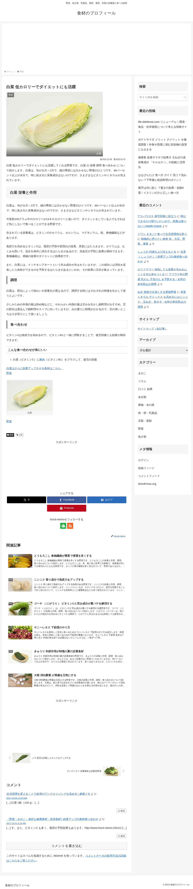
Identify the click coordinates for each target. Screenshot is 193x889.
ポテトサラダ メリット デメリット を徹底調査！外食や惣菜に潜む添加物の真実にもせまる (162, 144)
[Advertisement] (96, 47)
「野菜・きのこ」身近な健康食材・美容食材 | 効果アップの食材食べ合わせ (52, 819)
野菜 (9, 373)
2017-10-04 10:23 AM (16, 798)
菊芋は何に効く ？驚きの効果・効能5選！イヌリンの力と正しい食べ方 (161, 190)
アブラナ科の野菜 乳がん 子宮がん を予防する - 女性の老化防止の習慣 (163, 279)
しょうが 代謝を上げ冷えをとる (157, 251)
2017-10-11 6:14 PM (16, 823)
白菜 (20, 435)
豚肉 (42, 359)
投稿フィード (146, 468)
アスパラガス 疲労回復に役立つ (157, 216)
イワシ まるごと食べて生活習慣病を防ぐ (162, 234)
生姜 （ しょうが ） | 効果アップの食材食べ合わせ (162, 256)
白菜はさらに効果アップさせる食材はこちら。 (34, 368)
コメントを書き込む (66, 846)
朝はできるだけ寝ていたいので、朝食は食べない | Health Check (162, 221)
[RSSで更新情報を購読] (70, 526)
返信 (123, 811)
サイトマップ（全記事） (152, 328)
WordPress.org (147, 483)
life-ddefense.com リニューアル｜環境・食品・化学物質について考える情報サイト (162, 126)
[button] (185, 97)
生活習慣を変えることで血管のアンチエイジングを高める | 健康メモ (48, 793)
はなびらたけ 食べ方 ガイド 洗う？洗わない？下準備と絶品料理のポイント (162, 177)
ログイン (143, 460)
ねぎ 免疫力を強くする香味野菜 (157, 292)
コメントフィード (149, 476)
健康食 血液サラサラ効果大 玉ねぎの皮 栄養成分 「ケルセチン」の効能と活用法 (162, 162)
